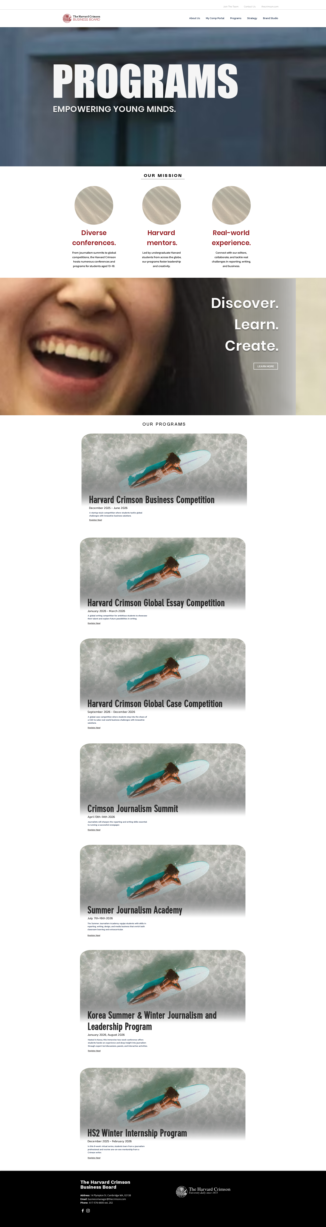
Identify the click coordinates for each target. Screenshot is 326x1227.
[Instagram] (88, 1210)
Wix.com (157, 1225)
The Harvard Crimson (105, 1182)
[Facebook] (82, 1210)
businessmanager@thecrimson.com (107, 1199)
